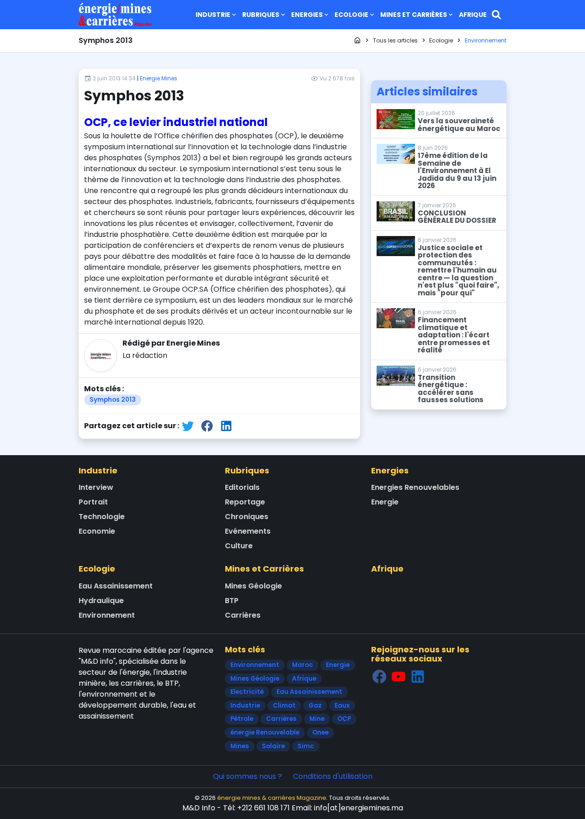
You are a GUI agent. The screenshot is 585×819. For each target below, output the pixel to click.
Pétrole (241, 718)
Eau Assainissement (116, 586)
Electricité (247, 692)
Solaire (273, 746)
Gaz (315, 705)
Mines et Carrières (413, 14)
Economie (97, 531)
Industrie (213, 14)
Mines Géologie (253, 586)
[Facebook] (379, 676)
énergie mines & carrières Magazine (271, 797)
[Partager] (188, 425)
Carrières (243, 615)
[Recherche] (496, 14)
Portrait (93, 502)
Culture (239, 546)
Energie (385, 502)
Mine (316, 718)
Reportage (245, 502)
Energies (307, 14)
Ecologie (351, 14)
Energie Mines (158, 78)
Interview (96, 487)
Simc (306, 746)
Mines (239, 746)
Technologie (102, 516)
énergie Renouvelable (264, 732)
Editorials (242, 487)
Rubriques (260, 14)
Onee (320, 732)
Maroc (302, 665)
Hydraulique (101, 600)
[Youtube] (398, 676)
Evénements (248, 531)
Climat (284, 705)
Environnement (107, 615)
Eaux (342, 705)
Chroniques (246, 516)
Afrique (473, 14)
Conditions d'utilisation (332, 776)
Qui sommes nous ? (247, 776)
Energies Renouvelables (415, 487)
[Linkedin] (418, 676)
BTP (232, 600)
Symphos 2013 (113, 399)
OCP (344, 718)
